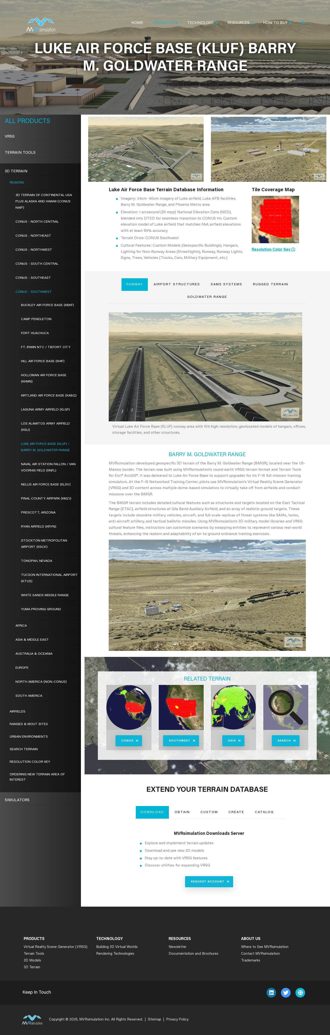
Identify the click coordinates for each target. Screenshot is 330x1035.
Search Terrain (24, 749)
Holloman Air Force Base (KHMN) (43, 378)
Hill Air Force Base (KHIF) (43, 361)
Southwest (179, 740)
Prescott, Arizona (38, 512)
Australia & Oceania (33, 654)
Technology (200, 23)
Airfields (17, 711)
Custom (209, 812)
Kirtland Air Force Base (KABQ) (49, 395)
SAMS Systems (226, 284)
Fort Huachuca (35, 333)
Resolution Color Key (30, 762)
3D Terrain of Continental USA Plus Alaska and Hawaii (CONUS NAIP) (43, 202)
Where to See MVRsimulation (264, 947)
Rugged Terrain (270, 284)
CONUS (127, 740)
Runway (134, 284)
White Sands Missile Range (45, 595)
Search (284, 740)
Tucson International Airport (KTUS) (49, 578)
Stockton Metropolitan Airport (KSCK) (44, 544)
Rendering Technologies (115, 954)
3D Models (32, 960)
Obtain (182, 812)
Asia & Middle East (32, 640)
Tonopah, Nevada (36, 561)
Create (236, 812)
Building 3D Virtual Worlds (117, 947)
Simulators (17, 800)
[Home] (41, 21)
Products (163, 23)
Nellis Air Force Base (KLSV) (46, 484)
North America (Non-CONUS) (41, 682)
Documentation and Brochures (193, 954)
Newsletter (178, 947)
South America (28, 696)
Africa (21, 626)
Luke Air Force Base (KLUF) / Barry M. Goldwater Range (45, 447)
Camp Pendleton (36, 319)
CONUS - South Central (36, 264)
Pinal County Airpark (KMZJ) (46, 498)
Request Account (207, 881)
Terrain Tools (20, 153)
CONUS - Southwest (33, 292)
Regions (17, 182)
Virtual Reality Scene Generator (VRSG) (55, 947)
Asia (232, 740)
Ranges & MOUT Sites (29, 724)
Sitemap (154, 1019)
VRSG (9, 137)
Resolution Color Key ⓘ (273, 250)
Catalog (264, 812)
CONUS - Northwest (33, 250)
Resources (238, 23)
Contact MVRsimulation (260, 954)
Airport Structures (177, 284)
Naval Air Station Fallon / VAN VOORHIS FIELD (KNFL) (48, 467)
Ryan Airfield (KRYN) (38, 527)
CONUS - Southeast (33, 278)
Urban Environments (29, 737)
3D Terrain (16, 171)
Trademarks (250, 960)
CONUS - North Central (37, 222)
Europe (22, 668)
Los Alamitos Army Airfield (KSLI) (45, 427)
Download (152, 812)
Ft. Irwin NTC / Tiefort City (46, 347)
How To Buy (275, 23)
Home (137, 23)
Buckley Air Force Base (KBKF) (47, 305)
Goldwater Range (207, 297)
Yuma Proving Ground (41, 609)
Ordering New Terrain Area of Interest (37, 777)
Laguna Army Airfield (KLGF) (45, 409)
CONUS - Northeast (33, 236)
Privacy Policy (177, 1019)
